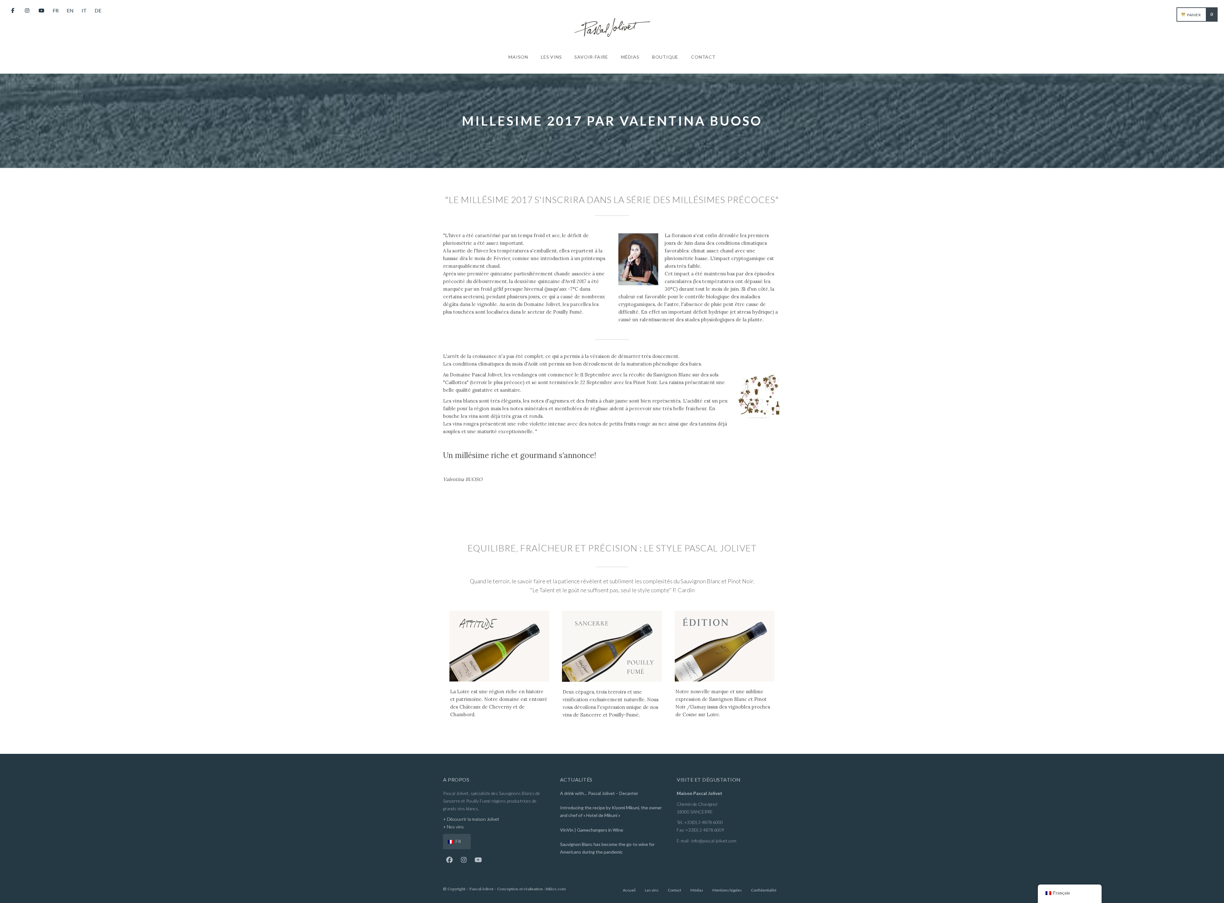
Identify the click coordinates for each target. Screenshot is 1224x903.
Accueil (629, 890)
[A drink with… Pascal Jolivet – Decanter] (612, 794)
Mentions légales (727, 890)
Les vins (652, 890)
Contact (674, 890)
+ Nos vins (453, 826)
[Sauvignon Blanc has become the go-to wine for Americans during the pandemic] (612, 849)
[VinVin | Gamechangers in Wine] (612, 831)
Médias (696, 890)
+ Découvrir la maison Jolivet (471, 819)
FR (458, 841)
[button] (449, 860)
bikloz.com (556, 888)
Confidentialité (763, 890)
